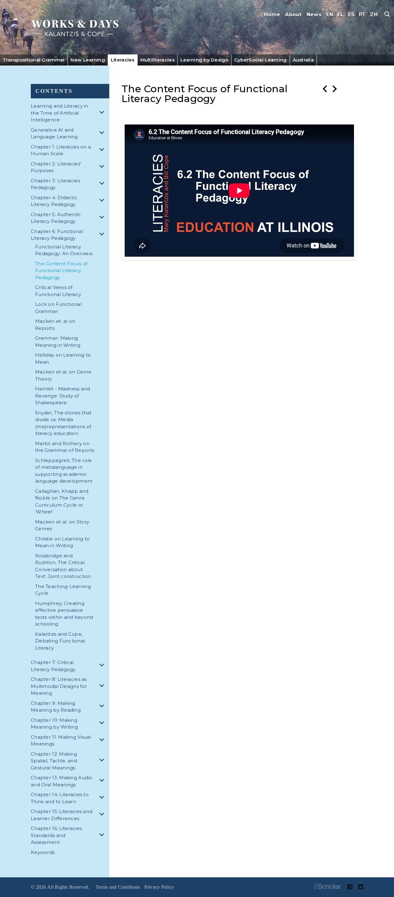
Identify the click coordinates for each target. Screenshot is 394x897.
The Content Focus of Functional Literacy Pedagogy (61, 270)
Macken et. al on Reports (55, 324)
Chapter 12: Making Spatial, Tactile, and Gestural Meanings (54, 761)
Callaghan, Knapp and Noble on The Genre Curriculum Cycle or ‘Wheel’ (62, 501)
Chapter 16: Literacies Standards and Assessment (56, 835)
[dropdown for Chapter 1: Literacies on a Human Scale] (102, 150)
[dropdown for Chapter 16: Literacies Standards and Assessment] (102, 835)
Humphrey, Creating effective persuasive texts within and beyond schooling (64, 613)
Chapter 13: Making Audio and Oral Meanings (61, 781)
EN (329, 15)
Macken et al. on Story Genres (62, 525)
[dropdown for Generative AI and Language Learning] (102, 133)
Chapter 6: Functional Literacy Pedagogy (57, 234)
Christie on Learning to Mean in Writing (62, 542)
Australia (303, 60)
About (293, 15)
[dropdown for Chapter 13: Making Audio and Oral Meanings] (102, 781)
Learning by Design (204, 60)
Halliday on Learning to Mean (63, 358)
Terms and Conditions (117, 887)
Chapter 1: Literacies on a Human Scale (61, 150)
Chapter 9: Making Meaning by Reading (56, 706)
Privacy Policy (159, 887)
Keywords (42, 852)
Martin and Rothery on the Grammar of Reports (64, 447)
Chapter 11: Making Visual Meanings (61, 740)
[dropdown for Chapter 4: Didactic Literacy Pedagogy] (102, 201)
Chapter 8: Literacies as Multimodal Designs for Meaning (59, 686)
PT (362, 15)
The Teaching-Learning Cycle (63, 589)
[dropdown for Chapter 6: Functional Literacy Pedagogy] (102, 235)
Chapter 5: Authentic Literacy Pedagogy (56, 217)
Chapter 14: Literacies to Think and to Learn (60, 798)
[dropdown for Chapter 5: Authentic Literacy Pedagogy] (102, 218)
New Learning (87, 60)
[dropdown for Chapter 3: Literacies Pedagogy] (102, 184)
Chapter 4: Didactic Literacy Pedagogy (54, 201)
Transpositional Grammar (34, 60)
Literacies (123, 60)
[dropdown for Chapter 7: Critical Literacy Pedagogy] (102, 666)
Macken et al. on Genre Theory (63, 375)
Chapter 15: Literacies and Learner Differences (61, 814)
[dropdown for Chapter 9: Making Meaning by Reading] (102, 706)
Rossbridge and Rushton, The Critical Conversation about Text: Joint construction (63, 566)
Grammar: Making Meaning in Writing (57, 341)
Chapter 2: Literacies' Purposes (56, 167)
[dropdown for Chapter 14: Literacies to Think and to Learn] (102, 798)
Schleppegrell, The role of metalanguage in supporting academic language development (64, 470)
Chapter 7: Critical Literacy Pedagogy (53, 665)
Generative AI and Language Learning (54, 133)
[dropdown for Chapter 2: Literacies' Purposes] (102, 167)
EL (340, 15)
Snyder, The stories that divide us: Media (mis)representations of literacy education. (63, 423)
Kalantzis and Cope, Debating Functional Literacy (60, 641)
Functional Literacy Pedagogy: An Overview (64, 250)
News (314, 15)
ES (351, 15)
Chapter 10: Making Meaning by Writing (54, 723)
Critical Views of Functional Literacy (58, 290)
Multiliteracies (157, 60)
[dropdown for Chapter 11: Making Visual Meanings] (102, 740)
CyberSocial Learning (260, 60)
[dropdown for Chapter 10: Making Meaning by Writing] (102, 723)
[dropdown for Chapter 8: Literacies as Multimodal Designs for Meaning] (102, 686)
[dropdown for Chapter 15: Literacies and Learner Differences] (102, 815)
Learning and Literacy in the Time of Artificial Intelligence (59, 113)
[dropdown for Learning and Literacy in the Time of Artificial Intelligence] (102, 113)
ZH (374, 15)
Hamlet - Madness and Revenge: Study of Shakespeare (62, 395)
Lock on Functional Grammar (58, 307)
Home (272, 15)
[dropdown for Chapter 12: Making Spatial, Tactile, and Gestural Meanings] (102, 761)
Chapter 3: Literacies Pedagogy (55, 184)
